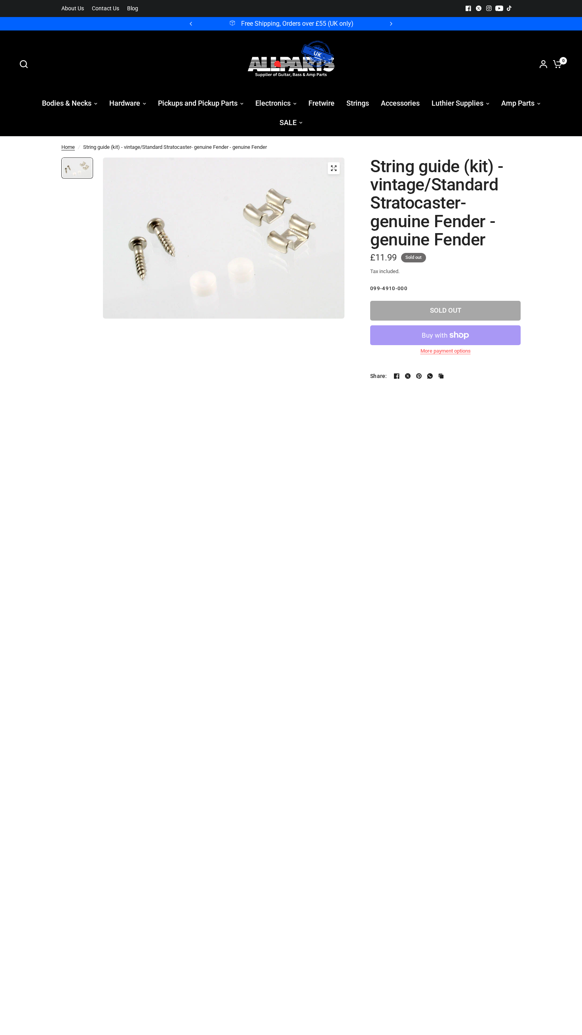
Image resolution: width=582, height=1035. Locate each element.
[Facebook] (468, 8)
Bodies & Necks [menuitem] (66, 103)
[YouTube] (499, 8)
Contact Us (105, 8)
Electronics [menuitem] (273, 103)
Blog (132, 8)
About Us (72, 8)
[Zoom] (334, 168)
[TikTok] (509, 8)
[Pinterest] (419, 376)
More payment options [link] (445, 350)
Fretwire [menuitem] (321, 103)
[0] (555, 64)
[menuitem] (74, 8)
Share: (378, 376)
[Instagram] (489, 8)
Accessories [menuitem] (400, 103)
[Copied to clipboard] (441, 376)
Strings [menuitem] (357, 103)
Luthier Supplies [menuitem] (457, 103)
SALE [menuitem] (288, 122)
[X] (479, 8)
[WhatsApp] (430, 376)
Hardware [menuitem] (124, 103)
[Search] (26, 64)
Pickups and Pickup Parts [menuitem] (198, 103)
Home (68, 147)
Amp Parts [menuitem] (517, 103)
